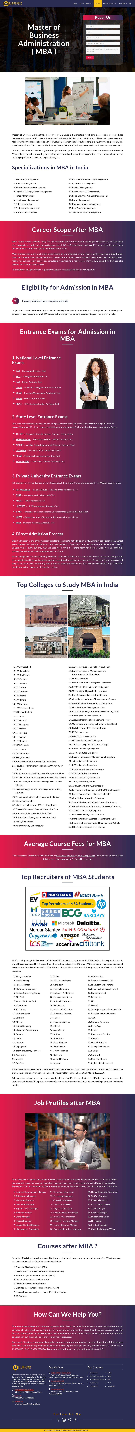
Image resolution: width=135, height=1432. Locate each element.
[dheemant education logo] (13, 3)
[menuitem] (75, 3)
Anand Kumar (83, 1430)
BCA (109, 1383)
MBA (110, 1373)
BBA (109, 1376)
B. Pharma (111, 1386)
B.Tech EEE (94, 1386)
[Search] (130, 3)
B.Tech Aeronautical (97, 1379)
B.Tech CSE (94, 1373)
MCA (110, 1379)
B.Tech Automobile (97, 1376)
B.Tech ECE (94, 1383)
